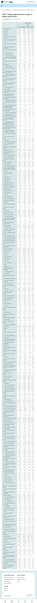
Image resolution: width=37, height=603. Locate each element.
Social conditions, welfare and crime (19, 9)
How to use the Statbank (8, 577)
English (5, 590)
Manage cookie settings (21, 579)
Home (3, 9)
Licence (18, 581)
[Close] (35, 5)
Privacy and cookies (20, 577)
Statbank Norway (8, 9)
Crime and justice (29, 9)
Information (7, 19)
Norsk (5, 588)
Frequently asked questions (8, 579)
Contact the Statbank (7, 583)
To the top (30, 595)
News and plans (6, 581)
